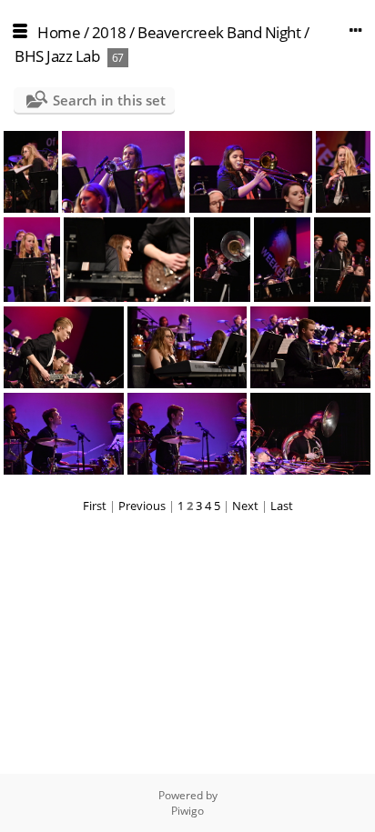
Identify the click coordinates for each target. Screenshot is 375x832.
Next (245, 505)
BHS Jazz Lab (57, 55)
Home (58, 32)
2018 (109, 32)
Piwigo (187, 810)
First (94, 505)
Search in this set (109, 100)
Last (281, 505)
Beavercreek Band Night (218, 32)
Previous (142, 505)
